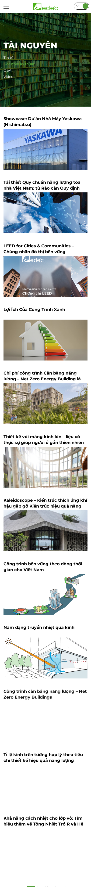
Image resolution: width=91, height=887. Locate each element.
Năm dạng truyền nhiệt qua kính (39, 627)
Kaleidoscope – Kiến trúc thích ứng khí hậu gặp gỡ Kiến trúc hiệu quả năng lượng (45, 506)
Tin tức (9, 57)
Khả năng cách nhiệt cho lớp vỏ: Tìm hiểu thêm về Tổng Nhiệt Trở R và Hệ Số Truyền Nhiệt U (43, 824)
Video (8, 76)
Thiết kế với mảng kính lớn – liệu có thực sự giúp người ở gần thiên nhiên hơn (44, 442)
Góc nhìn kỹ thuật (19, 64)
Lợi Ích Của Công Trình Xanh (34, 309)
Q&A (7, 70)
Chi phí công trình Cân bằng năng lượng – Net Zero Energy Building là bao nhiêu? (42, 379)
